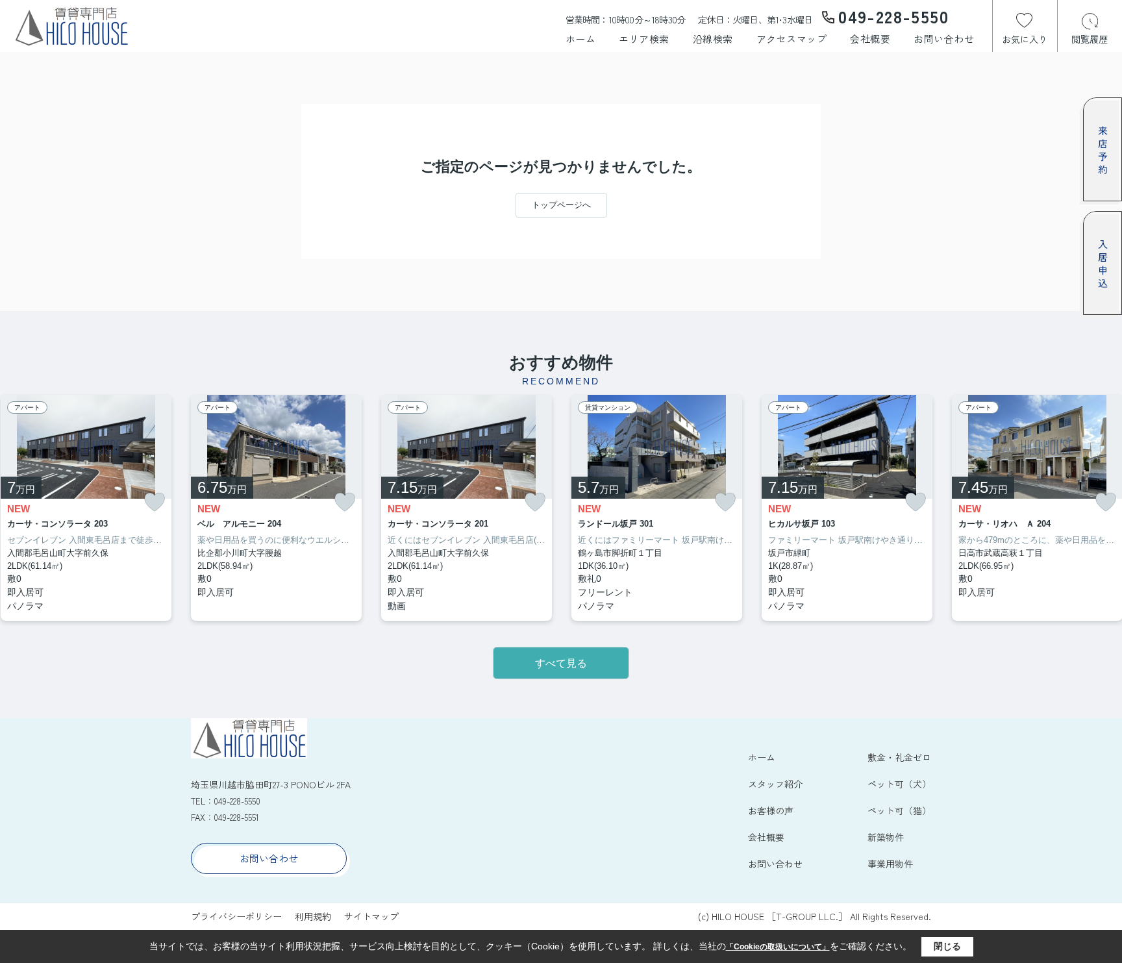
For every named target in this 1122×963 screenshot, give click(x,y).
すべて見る (561, 663)
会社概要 (870, 38)
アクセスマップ (791, 38)
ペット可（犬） (899, 783)
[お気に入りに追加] (154, 502)
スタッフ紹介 (775, 783)
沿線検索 (713, 38)
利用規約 (313, 916)
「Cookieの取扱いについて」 (778, 946)
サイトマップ (371, 916)
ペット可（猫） (899, 810)
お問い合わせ (944, 38)
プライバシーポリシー (236, 916)
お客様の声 (770, 810)
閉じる (947, 946)
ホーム (581, 38)
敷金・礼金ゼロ (899, 757)
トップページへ (561, 205)
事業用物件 (890, 863)
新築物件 (885, 837)
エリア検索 (644, 38)
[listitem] (276, 508)
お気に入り (1024, 38)
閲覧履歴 (1089, 38)
